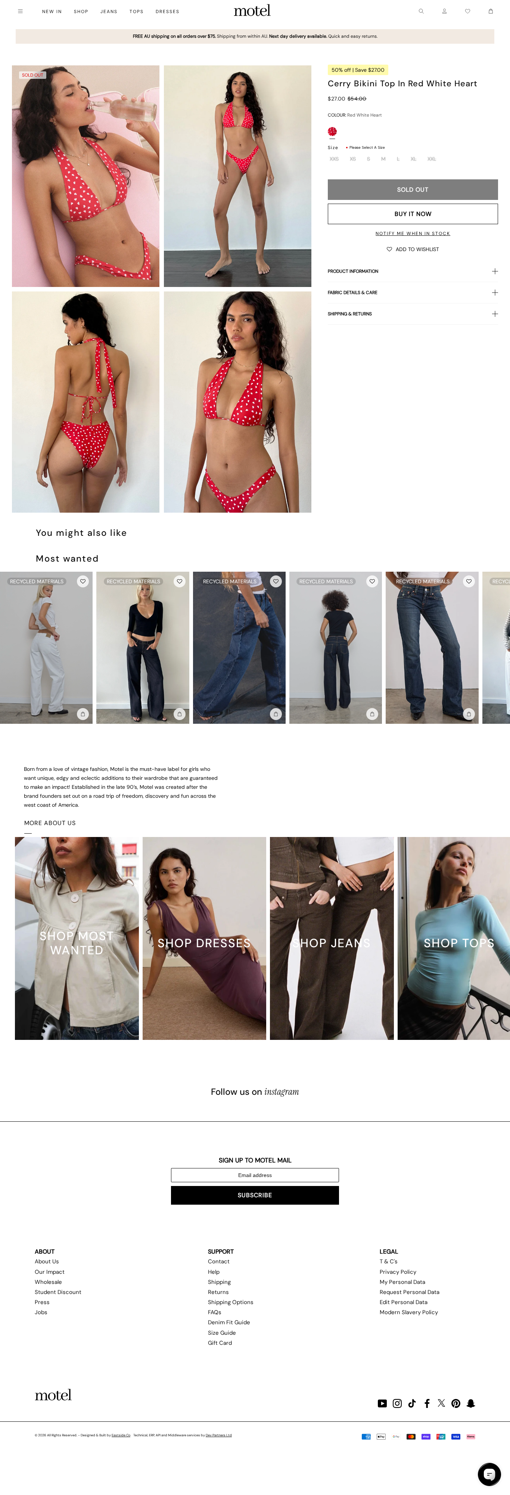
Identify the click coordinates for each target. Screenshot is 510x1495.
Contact (219, 1261)
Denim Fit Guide (229, 1322)
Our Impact (50, 1272)
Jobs (41, 1312)
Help (214, 1272)
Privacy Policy (398, 1272)
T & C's (389, 1261)
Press (42, 1302)
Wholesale (48, 1282)
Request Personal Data (409, 1292)
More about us (50, 823)
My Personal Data (402, 1282)
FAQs (214, 1312)
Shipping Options (231, 1302)
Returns (218, 1292)
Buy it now (413, 214)
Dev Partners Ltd (219, 1435)
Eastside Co (121, 1435)
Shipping (219, 1282)
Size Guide (222, 1333)
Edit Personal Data (403, 1302)
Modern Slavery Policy (409, 1312)
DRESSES (168, 12)
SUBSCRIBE (255, 1195)
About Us (47, 1261)
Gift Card (220, 1343)
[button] (413, 248)
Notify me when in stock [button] (413, 234)
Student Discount (58, 1292)
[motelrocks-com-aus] (252, 11)
